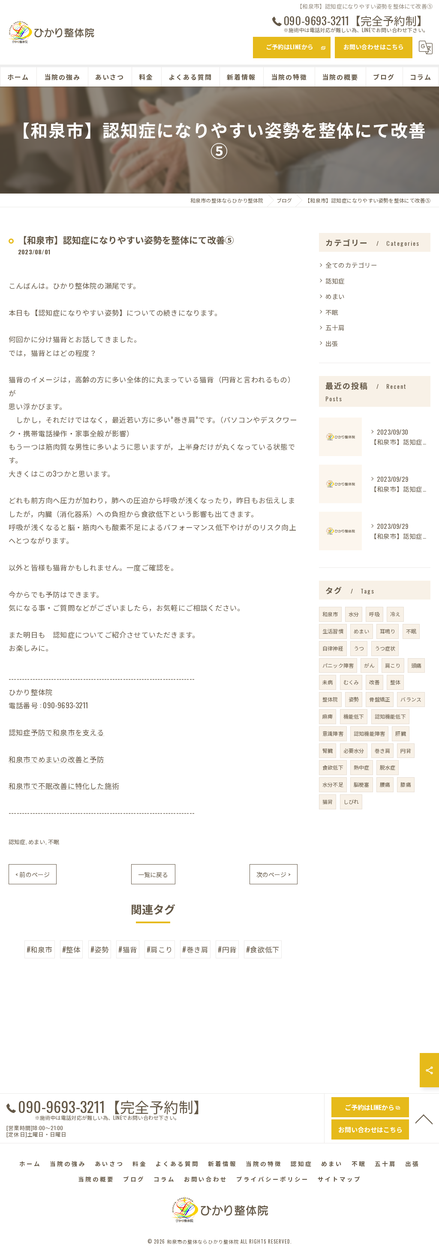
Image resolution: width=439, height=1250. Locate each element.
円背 (405, 750)
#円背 (227, 949)
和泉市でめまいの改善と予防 (57, 759)
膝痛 (405, 784)
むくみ (351, 682)
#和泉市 (40, 949)
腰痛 (385, 784)
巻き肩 (383, 750)
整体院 (330, 699)
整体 (395, 682)
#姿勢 (99, 949)
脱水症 (388, 767)
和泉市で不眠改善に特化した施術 (64, 785)
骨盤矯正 (379, 699)
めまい (36, 841)
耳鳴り (388, 631)
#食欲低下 (263, 949)
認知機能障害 (369, 733)
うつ (359, 648)
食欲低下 (332, 767)
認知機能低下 (390, 716)
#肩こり (160, 949)
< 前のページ (32, 874)
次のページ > (273, 874)
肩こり (393, 665)
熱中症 (362, 767)
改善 (374, 682)
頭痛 (416, 665)
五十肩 (335, 327)
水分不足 (332, 784)
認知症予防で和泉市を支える (57, 732)
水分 (354, 614)
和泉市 (330, 614)
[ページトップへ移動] (424, 1118)
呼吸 (374, 614)
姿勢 (354, 699)
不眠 (53, 841)
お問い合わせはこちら (373, 46)
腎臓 (327, 750)
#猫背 (127, 949)
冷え (395, 614)
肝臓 (400, 733)
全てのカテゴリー (351, 264)
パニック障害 (338, 665)
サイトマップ (339, 1179)
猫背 (327, 801)
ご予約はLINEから (290, 46)
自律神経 (332, 648)
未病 (327, 682)
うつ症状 (385, 648)
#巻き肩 (195, 949)
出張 (331, 343)
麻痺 (327, 716)
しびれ (351, 801)
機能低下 (353, 716)
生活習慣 (332, 631)
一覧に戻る (153, 874)
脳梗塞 (362, 784)
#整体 (71, 949)
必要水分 (353, 750)
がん (369, 665)
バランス (410, 699)
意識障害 (332, 733)
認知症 (17, 841)
